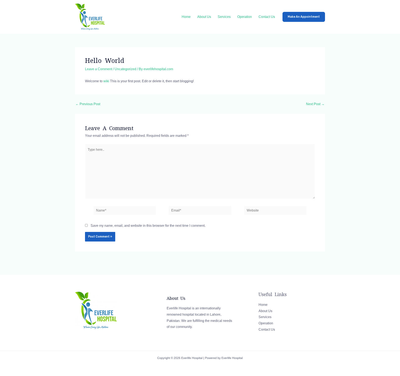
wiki (106, 81)
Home (186, 17)
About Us (204, 17)
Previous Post (87, 104)
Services (224, 17)
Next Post (315, 104)
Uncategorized (125, 69)
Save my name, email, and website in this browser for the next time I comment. (148, 225)
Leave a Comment (98, 69)
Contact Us (267, 17)
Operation (244, 17)
